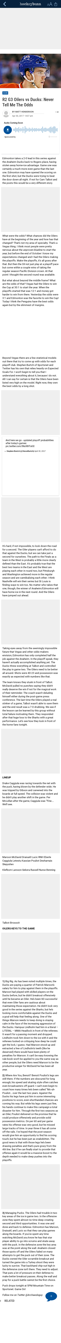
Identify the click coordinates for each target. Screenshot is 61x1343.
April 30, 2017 (40, 451)
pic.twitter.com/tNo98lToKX (20, 446)
